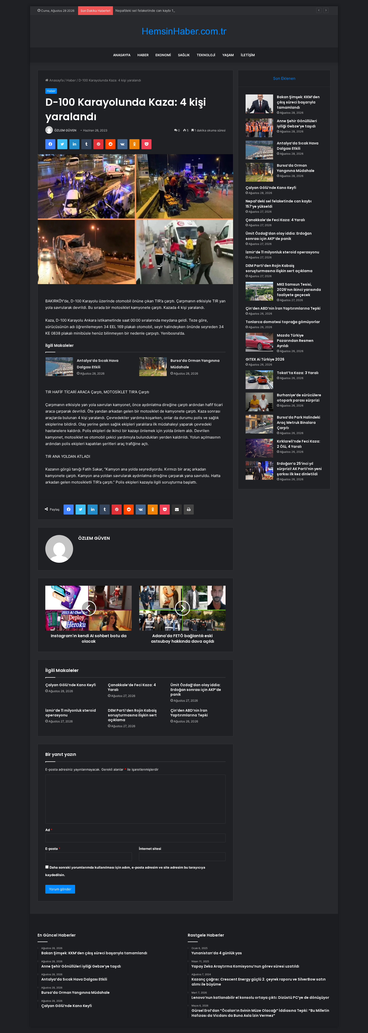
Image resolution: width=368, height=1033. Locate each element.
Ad (48, 830)
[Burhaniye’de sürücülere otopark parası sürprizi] (259, 402)
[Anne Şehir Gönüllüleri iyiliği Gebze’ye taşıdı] (259, 127)
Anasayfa (121, 55)
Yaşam (228, 55)
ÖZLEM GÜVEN (65, 130)
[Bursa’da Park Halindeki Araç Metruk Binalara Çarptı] (259, 424)
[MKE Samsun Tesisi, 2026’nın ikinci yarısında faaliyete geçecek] (259, 291)
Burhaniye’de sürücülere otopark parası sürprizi (299, 398)
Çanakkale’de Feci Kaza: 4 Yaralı (132, 687)
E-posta (52, 849)
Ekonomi (163, 55)
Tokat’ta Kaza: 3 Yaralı (297, 372)
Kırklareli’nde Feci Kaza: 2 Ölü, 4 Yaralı (298, 444)
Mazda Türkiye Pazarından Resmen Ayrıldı (295, 340)
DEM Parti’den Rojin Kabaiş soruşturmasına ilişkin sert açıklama (132, 715)
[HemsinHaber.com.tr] (184, 31)
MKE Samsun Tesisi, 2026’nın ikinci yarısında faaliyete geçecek (299, 289)
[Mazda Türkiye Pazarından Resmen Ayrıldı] (259, 342)
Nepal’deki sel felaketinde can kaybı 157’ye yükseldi (155, 10)
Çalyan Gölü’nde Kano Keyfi (70, 684)
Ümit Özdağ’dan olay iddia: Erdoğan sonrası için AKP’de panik (195, 689)
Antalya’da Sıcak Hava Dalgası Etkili (297, 146)
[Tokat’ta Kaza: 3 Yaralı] (259, 379)
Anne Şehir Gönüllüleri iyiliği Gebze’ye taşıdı (297, 123)
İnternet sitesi (150, 849)
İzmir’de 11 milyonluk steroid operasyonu (70, 713)
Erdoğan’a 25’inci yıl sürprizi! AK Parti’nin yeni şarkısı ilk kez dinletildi (299, 469)
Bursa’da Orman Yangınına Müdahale (295, 168)
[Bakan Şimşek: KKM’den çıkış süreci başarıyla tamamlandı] (259, 103)
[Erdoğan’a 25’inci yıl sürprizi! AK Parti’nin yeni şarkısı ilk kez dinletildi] (259, 470)
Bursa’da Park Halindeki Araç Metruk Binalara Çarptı (298, 422)
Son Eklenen (284, 78)
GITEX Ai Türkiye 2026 (265, 359)
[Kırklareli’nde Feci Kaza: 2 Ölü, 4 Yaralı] (259, 448)
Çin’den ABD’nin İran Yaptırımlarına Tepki (189, 713)
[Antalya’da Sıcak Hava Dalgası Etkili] (59, 366)
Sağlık (184, 55)
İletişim (248, 55)
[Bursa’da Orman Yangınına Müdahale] (153, 366)
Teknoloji (206, 55)
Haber (142, 55)
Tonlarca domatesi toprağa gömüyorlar (283, 321)
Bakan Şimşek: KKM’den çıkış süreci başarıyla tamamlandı (298, 102)
